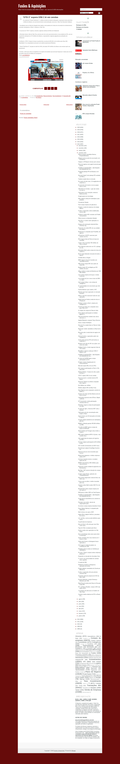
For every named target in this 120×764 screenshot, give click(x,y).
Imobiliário (90, 656)
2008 (78, 629)
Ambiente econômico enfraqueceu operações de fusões (86, 565)
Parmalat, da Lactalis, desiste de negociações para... (86, 503)
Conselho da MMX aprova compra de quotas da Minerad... (87, 428)
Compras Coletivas (96, 640)
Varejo (77, 690)
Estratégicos (87, 651)
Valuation (93, 687)
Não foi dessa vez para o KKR (86, 512)
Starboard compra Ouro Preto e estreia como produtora (91, 86)
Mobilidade (95, 666)
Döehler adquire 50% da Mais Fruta (87, 387)
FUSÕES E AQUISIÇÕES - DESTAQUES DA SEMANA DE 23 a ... (89, 168)
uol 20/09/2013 (26, 55)
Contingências (96, 642)
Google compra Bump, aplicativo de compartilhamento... (87, 474)
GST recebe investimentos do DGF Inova (88, 445)
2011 (78, 621)
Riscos (99, 676)
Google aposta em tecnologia (85, 196)
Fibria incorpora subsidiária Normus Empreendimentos (87, 155)
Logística (98, 663)
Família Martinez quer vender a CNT (87, 289)
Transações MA (66, 96)
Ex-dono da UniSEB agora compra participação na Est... (87, 359)
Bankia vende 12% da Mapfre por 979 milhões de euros (87, 268)
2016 (78, 137)
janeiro (80, 615)
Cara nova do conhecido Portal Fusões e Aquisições (91, 105)
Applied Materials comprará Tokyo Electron (89, 320)
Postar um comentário (25, 113)
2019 (78, 129)
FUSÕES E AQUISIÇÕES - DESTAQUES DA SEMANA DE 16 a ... (89, 355)
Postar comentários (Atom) (30, 117)
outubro (80, 150)
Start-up (82, 679)
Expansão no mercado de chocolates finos (89, 556)
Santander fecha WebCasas (90, 50)
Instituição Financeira (93, 657)
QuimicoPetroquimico (87, 676)
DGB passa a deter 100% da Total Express (89, 492)
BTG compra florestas (88, 113)
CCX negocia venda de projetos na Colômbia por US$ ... (87, 545)
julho (80, 601)
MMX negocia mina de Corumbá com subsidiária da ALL (87, 260)
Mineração (88, 666)
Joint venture (96, 661)
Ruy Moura (38, 97)
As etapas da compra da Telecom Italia (88, 310)
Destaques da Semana (82, 27)
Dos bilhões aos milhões (84, 385)
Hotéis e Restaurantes (96, 654)
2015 (78, 139)
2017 (78, 134)
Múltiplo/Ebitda (80, 668)
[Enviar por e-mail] (45, 88)
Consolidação (82, 642)
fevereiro (81, 613)
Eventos (94, 651)
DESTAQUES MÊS (92, 647)
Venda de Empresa (93, 690)
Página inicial (46, 104)
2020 (78, 127)
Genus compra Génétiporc (85, 322)
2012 (78, 619)
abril (80, 608)
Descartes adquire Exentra (90, 95)
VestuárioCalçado (86, 692)
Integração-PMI (79, 659)
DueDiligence (78, 648)
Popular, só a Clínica (88, 72)
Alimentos (78, 636)
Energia (98, 650)
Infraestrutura (79, 657)
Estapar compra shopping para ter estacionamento (86, 362)
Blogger (74, 750)
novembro (81, 148)
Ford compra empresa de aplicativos (87, 204)
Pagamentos (94, 670)
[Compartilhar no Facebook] (99, 13)
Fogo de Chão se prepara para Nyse (87, 528)
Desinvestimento (88, 645)
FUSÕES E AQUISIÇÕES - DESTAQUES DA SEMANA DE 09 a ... (89, 495)
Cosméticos (90, 644)
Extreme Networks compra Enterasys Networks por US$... (87, 580)
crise (99, 644)
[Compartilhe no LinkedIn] (55, 88)
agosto (80, 599)
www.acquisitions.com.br (92, 732)
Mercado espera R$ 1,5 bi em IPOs (87, 365)
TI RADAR (79, 29)
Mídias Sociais (79, 666)
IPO (84, 661)
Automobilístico (91, 636)
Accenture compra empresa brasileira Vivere (89, 506)
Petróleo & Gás (79, 672)
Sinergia (98, 677)
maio (80, 606)
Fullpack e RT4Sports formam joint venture (89, 162)
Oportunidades (80, 670)
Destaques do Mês (81, 25)
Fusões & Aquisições (32, 5)
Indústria (97, 656)
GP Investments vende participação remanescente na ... (87, 402)
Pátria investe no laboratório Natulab (87, 218)
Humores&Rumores (81, 656)
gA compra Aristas (88, 63)
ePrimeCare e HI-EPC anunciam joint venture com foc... (87, 236)
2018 (78, 132)
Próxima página (23, 104)
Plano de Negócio (47, 96)
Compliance (85, 638)
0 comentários (24, 97)
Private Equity (86, 674)
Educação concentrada (81, 59)
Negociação (94, 668)
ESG (81, 651)
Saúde (82, 677)
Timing (80, 685)
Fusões (93, 653)
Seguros (91, 677)
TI (62, 96)
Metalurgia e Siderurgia (94, 665)
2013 (78, 144)
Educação (89, 650)
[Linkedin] (101, 13)
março (80, 611)
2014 (78, 141)
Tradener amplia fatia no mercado (86, 179)
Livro (92, 663)
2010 (78, 624)
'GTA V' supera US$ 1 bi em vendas (40, 17)
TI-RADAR (98, 683)
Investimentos (39, 96)
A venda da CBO (82, 562)
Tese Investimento (57, 96)
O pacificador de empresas (85, 522)
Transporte (85, 687)
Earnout (99, 648)
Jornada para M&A (84, 663)
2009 (78, 626)
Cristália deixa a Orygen (84, 257)
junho (80, 604)
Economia (80, 649)
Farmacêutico (85, 653)
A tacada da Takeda (83, 202)
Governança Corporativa (81, 654)
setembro (81, 153)
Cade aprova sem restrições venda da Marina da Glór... (88, 193)
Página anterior (69, 104)
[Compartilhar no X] (49, 88)
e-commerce (89, 648)
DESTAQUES (78, 647)
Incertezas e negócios (81, 82)
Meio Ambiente (83, 665)
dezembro (81, 145)
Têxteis (84, 683)
